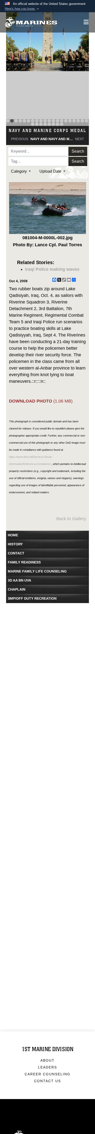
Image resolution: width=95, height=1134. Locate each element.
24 (45, 124)
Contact (16, 553)
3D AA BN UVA (19, 580)
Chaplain (16, 589)
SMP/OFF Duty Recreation (32, 598)
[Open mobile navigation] (86, 22)
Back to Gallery (71, 518)
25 (49, 124)
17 (74, 121)
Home (13, 535)
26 (53, 124)
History (15, 544)
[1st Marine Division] (31, 22)
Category (19, 171)
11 (49, 121)
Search (78, 151)
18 (78, 121)
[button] (22, 8)
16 (70, 121)
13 (57, 121)
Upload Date (50, 171)
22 (36, 124)
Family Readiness (24, 562)
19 (82, 121)
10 (45, 121)
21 (32, 124)
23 (41, 124)
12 (53, 121)
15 (65, 121)
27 (57, 124)
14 (61, 121)
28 (61, 124)
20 (86, 121)
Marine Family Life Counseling (37, 571)
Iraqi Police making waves (52, 269)
